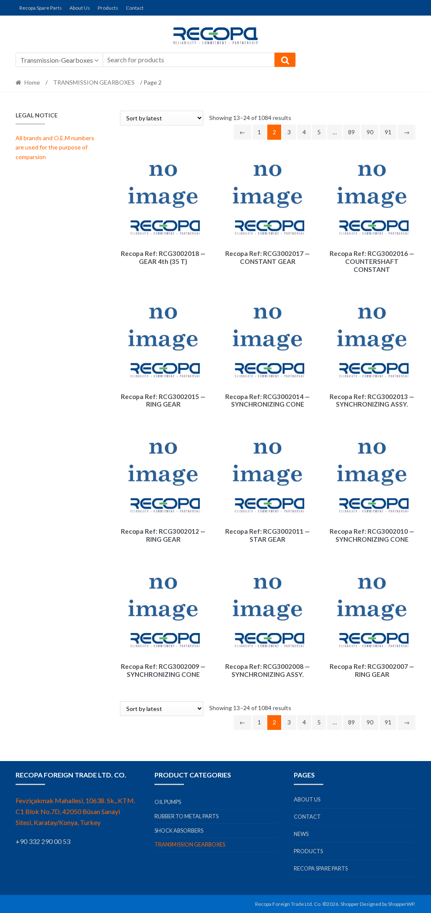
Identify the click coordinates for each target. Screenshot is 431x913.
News (301, 833)
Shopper (350, 904)
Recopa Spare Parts (40, 8)
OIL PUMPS (167, 802)
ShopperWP (401, 904)
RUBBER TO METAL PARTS (186, 816)
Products (108, 8)
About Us (79, 8)
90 (370, 132)
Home (32, 82)
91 (388, 132)
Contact (135, 8)
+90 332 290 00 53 (43, 841)
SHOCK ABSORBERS (178, 830)
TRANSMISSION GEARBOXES (94, 82)
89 (351, 132)
